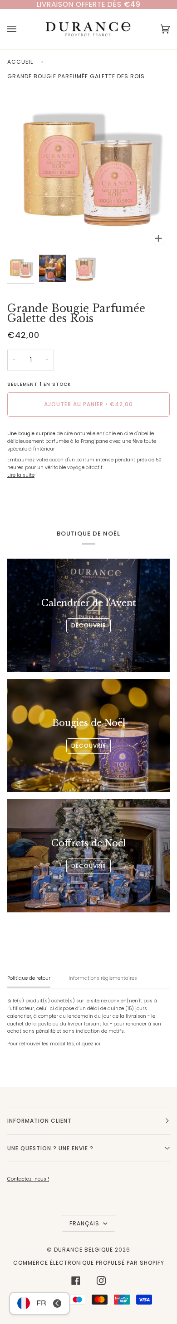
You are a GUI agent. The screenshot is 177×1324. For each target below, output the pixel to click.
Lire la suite (20, 475)
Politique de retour (28, 978)
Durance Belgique (83, 1249)
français (85, 1223)
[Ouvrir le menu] (20, 29)
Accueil (20, 62)
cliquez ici (88, 1043)
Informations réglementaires (103, 978)
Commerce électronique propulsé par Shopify (88, 1263)
